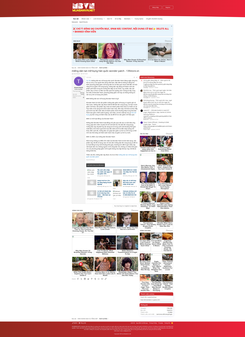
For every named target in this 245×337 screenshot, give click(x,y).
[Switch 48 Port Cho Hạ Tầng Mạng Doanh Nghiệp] (91, 183)
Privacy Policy (153, 323)
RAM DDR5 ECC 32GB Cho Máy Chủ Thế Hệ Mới (130, 172)
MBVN (75, 323)
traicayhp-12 (146, 97)
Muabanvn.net (127, 334)
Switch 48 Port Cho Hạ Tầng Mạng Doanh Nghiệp (104, 182)
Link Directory (98, 19)
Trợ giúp (160, 323)
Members (127, 19)
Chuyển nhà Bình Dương (154, 19)
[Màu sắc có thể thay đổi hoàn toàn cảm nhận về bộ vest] (117, 183)
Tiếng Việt (83, 323)
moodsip (145, 87)
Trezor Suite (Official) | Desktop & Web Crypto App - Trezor (156, 123)
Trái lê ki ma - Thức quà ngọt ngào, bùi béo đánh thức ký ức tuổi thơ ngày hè (157, 91)
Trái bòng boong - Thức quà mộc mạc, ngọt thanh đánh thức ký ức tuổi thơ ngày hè (157, 101)
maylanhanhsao (151, 297)
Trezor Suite (146, 129)
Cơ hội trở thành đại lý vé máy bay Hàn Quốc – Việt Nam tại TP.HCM (104, 194)
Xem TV (109, 19)
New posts (75, 22)
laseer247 (146, 119)
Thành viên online (147, 294)
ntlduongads (127, 186)
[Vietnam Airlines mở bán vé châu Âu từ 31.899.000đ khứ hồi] (117, 193)
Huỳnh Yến (143, 297)
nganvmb (101, 175)
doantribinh (76, 74)
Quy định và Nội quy (142, 323)
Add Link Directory (147, 77)
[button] (90, 19)
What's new (85, 19)
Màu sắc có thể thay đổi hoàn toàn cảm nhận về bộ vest (129, 182)
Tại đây (159, 329)
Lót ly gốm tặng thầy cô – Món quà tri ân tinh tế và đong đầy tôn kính (156, 81)
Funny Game (139, 19)
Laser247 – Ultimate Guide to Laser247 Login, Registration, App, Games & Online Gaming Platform (157, 112)
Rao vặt (76, 19)
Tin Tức (88, 80)
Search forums (83, 22)
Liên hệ (133, 323)
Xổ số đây (118, 19)
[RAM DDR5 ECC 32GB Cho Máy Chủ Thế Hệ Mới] (117, 172)
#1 (137, 77)
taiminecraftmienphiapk (164, 314)
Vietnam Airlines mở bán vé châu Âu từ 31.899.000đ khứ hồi (130, 193)
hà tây (126, 175)
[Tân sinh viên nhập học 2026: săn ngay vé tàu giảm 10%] (91, 172)
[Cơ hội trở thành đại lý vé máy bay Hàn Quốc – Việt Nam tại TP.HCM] (91, 193)
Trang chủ (167, 323)
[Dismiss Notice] (171, 26)
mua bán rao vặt (104, 326)
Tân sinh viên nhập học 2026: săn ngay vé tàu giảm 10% (104, 172)
